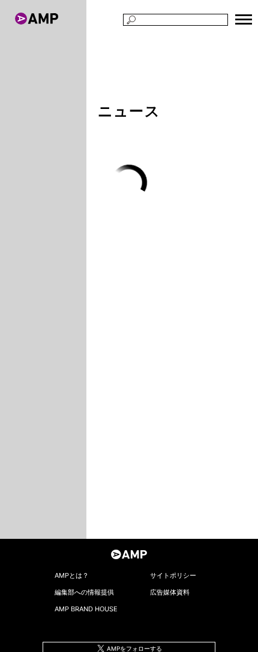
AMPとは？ (72, 575)
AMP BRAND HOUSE (86, 609)
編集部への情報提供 (84, 592)
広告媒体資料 (170, 592)
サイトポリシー (173, 575)
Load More (129, 183)
